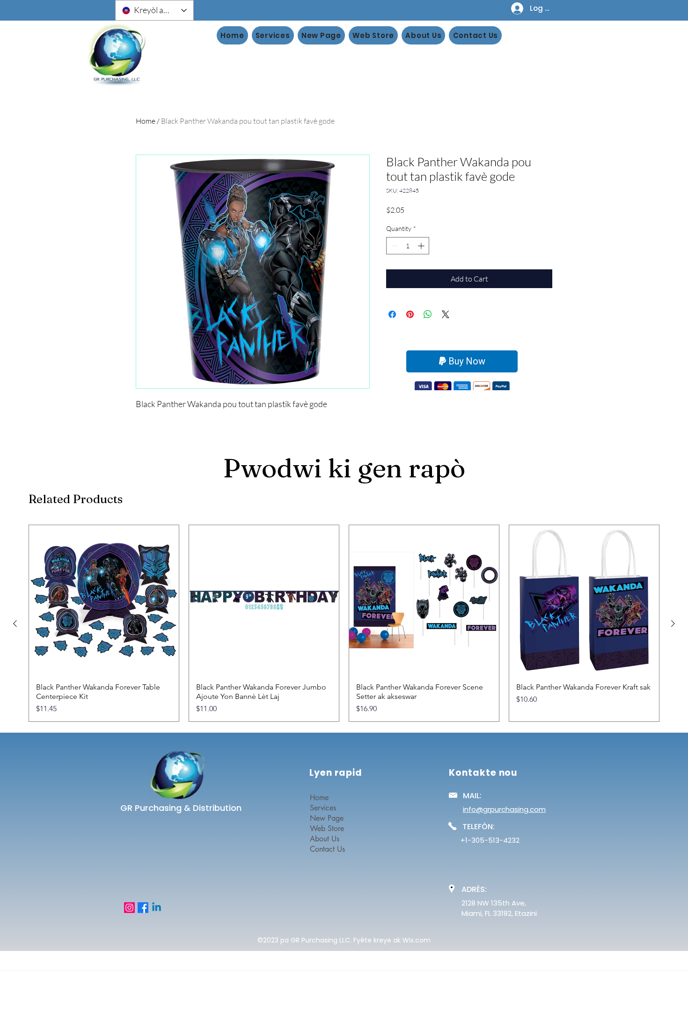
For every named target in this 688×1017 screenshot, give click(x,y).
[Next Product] (673, 623)
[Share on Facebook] (392, 314)
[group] (344, 623)
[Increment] (422, 246)
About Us (324, 839)
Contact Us (327, 849)
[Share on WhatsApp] (427, 314)
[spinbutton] (407, 246)
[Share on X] (445, 314)
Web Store (327, 828)
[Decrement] (393, 246)
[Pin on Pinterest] (410, 314)
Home (145, 121)
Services (323, 808)
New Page (327, 818)
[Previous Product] (15, 623)
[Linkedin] (156, 907)
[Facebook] (143, 907)
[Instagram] (129, 907)
